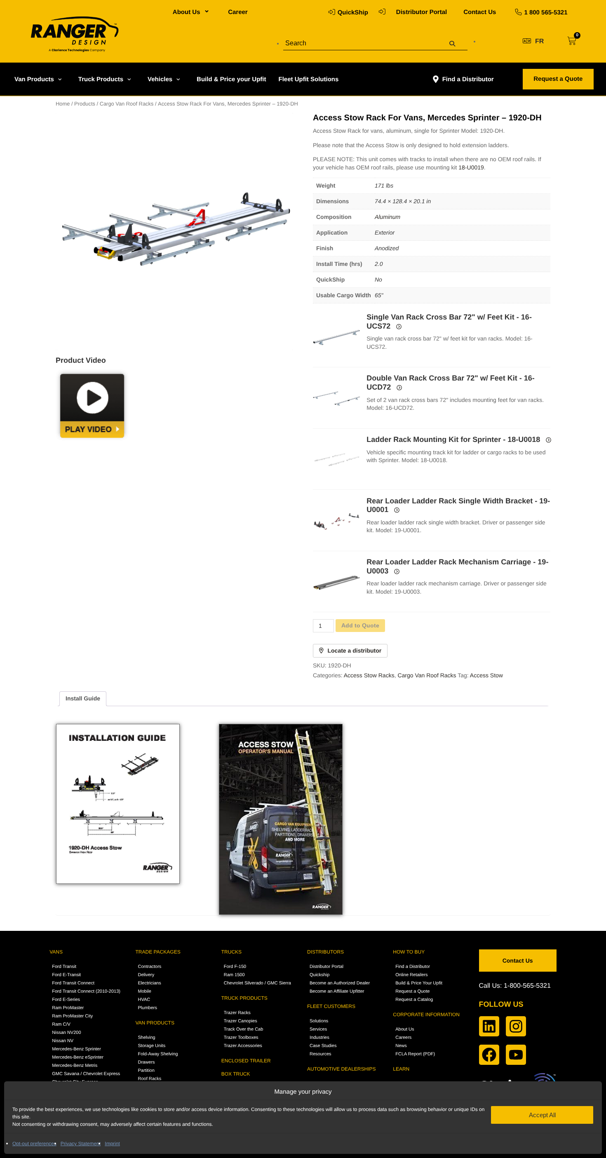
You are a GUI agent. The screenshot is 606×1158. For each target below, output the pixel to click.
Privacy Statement (81, 1143)
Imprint (112, 1143)
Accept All (542, 1114)
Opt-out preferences (34, 1143)
